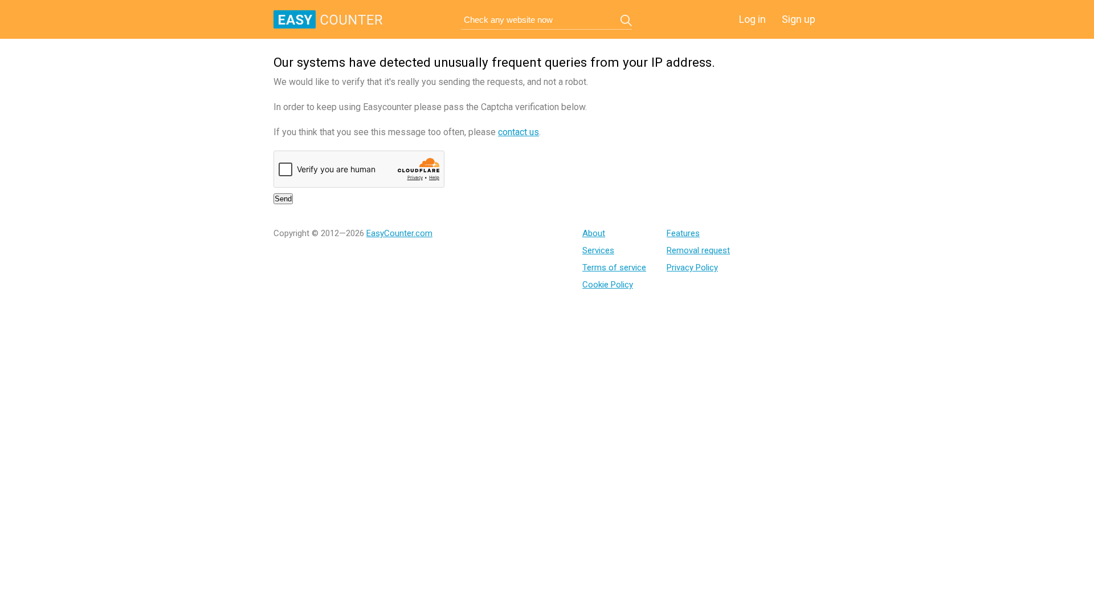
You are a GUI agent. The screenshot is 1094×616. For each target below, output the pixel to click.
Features (683, 233)
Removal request (698, 250)
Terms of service (614, 267)
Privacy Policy (692, 267)
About (593, 233)
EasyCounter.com (399, 233)
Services (598, 250)
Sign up (798, 19)
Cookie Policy (607, 284)
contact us (518, 132)
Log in (752, 19)
